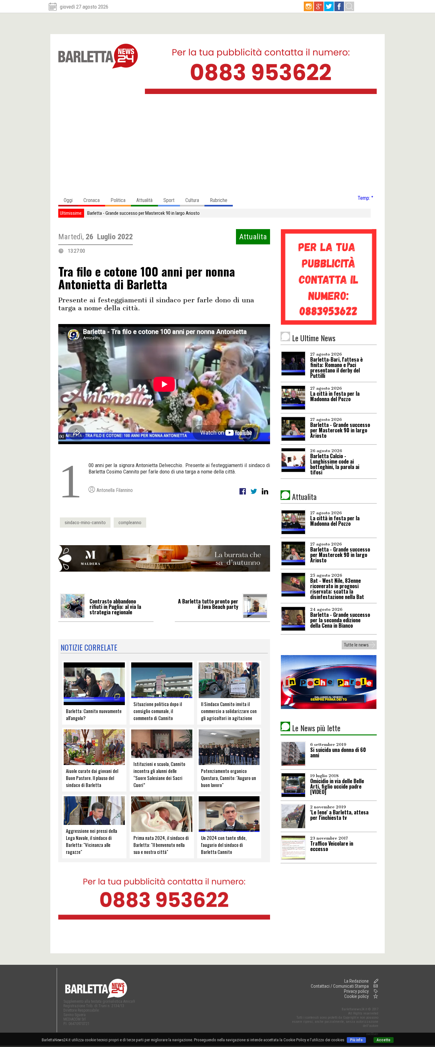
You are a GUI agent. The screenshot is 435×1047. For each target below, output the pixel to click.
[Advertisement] (217, 146)
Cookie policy (356, 996)
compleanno (129, 522)
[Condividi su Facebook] (243, 495)
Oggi (68, 200)
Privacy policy (356, 991)
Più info (356, 1040)
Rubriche (218, 200)
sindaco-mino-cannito (85, 522)
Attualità (144, 200)
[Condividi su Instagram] (265, 495)
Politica (118, 200)
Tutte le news (356, 645)
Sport (169, 200)
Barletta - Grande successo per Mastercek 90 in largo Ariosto (143, 213)
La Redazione (356, 981)
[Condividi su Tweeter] (254, 495)
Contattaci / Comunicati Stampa (340, 986)
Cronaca (91, 200)
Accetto (383, 1040)
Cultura (192, 200)
